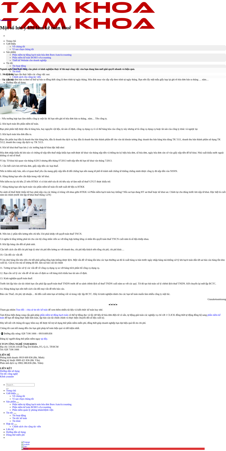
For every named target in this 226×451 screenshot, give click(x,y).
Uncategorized (5, 20)
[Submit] (7, 388)
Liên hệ (10, 429)
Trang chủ (11, 41)
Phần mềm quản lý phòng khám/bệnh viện (32, 410)
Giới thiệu (11, 43)
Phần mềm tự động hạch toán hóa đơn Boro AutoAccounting (41, 54)
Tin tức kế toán (19, 418)
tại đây (44, 338)
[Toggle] (17, 394)
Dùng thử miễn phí (15, 434)
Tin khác (16, 71)
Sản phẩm (11, 52)
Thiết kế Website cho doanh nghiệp (29, 60)
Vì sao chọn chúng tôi (23, 49)
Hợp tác (10, 423)
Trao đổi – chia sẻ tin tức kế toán (32, 309)
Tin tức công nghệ (9, 373)
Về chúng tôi (18, 46)
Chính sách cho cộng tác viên (26, 77)
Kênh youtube (7, 376)
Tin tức (9, 63)
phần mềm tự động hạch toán (54, 315)
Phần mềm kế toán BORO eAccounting (31, 57)
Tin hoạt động (19, 66)
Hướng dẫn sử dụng (16, 82)
